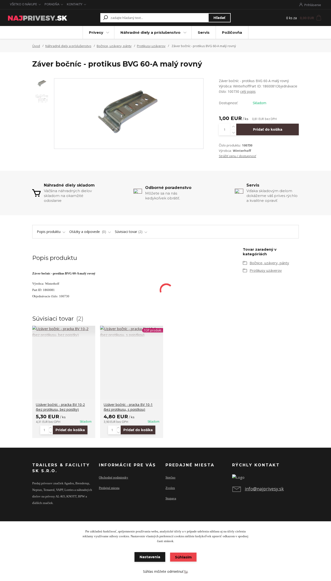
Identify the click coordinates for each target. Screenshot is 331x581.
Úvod (36, 46)
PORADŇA (52, 4)
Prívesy (96, 32)
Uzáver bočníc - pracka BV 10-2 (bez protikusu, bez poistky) (60, 407)
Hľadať (219, 18)
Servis (204, 32)
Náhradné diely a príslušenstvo (150, 32)
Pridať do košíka (267, 129)
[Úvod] (37, 18)
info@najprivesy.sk (264, 489)
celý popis (248, 91)
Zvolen (170, 488)
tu (186, 571)
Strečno (170, 477)
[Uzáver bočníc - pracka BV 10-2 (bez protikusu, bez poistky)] (63, 332)
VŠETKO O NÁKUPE (23, 4)
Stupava (171, 498)
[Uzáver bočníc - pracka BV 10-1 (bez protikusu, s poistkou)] (131, 332)
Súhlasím (183, 557)
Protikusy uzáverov (151, 46)
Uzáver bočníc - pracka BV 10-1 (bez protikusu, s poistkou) (128, 407)
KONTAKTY (74, 4)
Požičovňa (232, 32)
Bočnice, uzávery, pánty (114, 46)
